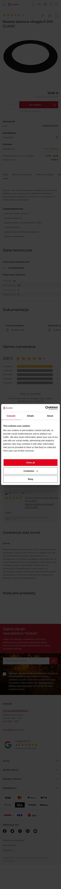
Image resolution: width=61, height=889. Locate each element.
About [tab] (50, 416)
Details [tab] (30, 416)
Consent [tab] (11, 416)
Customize (29, 471)
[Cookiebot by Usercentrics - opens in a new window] (45, 408)
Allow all (30, 462)
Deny (30, 479)
